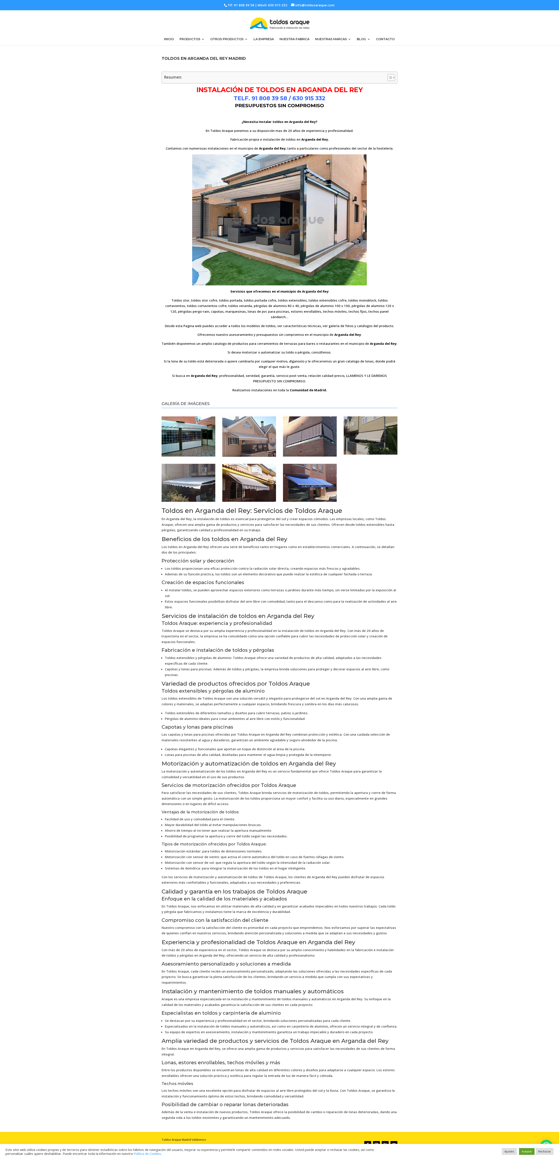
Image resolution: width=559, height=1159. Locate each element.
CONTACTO (385, 39)
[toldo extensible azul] (310, 500)
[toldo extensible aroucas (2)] (249, 500)
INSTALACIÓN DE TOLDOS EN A (249, 90)
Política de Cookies (147, 1153)
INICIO (169, 39)
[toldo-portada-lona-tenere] (370, 453)
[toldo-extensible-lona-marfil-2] (188, 500)
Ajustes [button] (509, 1151)
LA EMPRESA (264, 39)
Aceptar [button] (527, 1151)
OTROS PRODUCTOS (226, 39)
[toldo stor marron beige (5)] (310, 455)
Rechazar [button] (544, 1151)
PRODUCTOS (189, 39)
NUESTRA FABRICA (294, 39)
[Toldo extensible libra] (249, 455)
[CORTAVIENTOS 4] (188, 455)
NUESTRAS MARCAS (331, 39)
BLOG (361, 39)
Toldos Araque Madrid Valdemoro (184, 1140)
